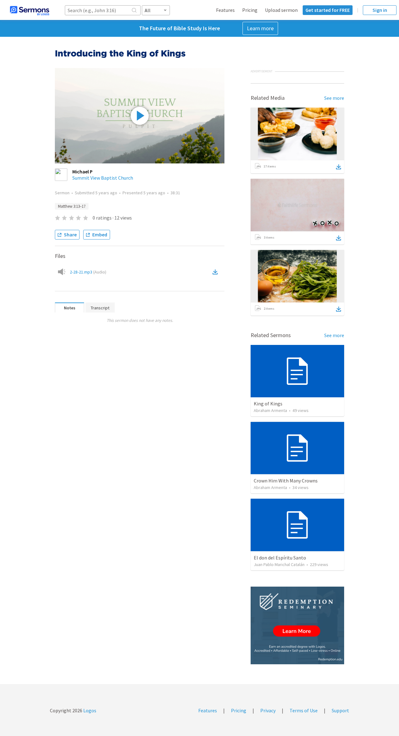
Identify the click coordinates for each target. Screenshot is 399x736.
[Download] (338, 167)
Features (225, 10)
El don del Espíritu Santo (280, 557)
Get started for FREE (327, 10)
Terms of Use (304, 710)
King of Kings (268, 403)
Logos (89, 710)
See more (334, 98)
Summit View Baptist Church (102, 178)
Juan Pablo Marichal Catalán (279, 564)
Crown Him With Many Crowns (286, 480)
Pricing (249, 10)
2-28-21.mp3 (88, 272)
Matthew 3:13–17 (71, 206)
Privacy (268, 710)
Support (340, 710)
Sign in (380, 10)
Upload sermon (281, 10)
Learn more (260, 28)
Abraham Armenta (270, 410)
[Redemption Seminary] (297, 625)
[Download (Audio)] (216, 272)
